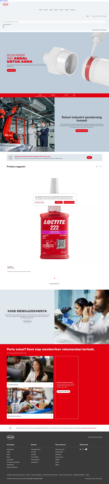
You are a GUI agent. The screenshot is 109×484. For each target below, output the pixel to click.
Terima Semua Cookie (69, 202)
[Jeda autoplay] (74, 95)
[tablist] (53, 95)
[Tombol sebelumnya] (96, 166)
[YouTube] (86, 449)
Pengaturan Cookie (39, 202)
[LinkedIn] (80, 449)
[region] (55, 200)
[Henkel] (10, 437)
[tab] (54, 278)
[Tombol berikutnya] (100, 166)
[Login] (3, 26)
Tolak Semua (58, 202)
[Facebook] (83, 449)
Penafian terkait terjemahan (89, 428)
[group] (54, 64)
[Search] (5, 21)
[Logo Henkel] (6, 4)
